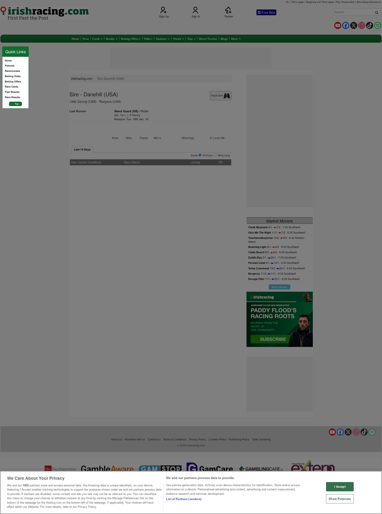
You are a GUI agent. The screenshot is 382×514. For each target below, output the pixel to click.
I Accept (340, 487)
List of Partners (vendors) (183, 499)
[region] (191, 492)
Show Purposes (340, 499)
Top (17, 103)
